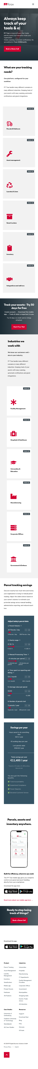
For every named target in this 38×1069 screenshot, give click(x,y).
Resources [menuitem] (22, 1014)
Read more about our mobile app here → (18, 905)
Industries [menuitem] (22, 968)
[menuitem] (8, 972)
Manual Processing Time (18, 659)
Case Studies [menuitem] (8, 1014)
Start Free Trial (19, 332)
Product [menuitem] (6, 968)
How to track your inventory (15, 260)
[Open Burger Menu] (33, 4)
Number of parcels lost (17, 706)
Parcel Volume (14, 630)
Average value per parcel (18, 692)
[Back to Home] (9, 4)
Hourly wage (14, 645)
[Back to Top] (6, 1059)
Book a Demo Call (12, 54)
